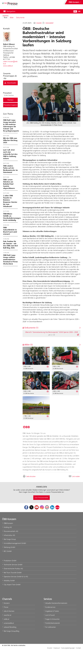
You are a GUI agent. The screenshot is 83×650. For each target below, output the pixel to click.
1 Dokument (49, 23)
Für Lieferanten (50, 627)
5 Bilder (39, 23)
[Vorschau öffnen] (51, 102)
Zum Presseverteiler (41, 498)
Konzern (6, 603)
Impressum (56, 648)
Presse (5, 607)
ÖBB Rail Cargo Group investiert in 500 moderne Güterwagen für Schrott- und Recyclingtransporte (11, 125)
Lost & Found (49, 615)
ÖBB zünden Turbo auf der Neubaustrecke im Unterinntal (10, 169)
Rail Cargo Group (9, 539)
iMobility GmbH (9, 581)
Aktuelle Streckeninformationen (56, 603)
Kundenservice (50, 607)
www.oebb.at (8, 66)
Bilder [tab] (12, 18)
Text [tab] (5, 18)
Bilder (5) (28, 344)
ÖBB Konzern (8, 523)
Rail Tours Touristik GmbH (12, 573)
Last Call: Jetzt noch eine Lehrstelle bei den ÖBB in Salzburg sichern (10, 154)
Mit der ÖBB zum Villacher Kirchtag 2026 (10, 140)
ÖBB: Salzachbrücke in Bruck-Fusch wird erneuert (10, 231)
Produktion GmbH (9, 561)
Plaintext (10, 100)
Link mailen (76, 476)
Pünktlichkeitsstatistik (52, 623)
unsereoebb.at (8, 623)
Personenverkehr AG (10, 531)
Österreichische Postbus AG (13, 569)
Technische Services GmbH (12, 565)
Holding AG (7, 527)
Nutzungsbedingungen (68, 648)
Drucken (49, 648)
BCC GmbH (7, 551)
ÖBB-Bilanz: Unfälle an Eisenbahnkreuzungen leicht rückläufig (12, 217)
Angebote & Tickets (52, 611)
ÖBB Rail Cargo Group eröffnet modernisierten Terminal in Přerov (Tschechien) (10, 259)
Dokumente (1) (31, 327)
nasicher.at (7, 615)
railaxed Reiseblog (9, 627)
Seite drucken (31, 476)
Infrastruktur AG (9, 535)
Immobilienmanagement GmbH (14, 543)
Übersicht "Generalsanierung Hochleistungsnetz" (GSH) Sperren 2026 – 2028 (51, 332)
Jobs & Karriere (8, 611)
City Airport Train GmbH (11, 585)
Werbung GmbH (9, 547)
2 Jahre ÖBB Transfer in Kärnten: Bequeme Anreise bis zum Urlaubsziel (10, 201)
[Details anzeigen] (78, 335)
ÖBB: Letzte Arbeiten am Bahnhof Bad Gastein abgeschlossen (9, 184)
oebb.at (6, 619)
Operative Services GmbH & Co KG (15, 577)
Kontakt (78, 648)
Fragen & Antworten (52, 619)
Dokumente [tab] (20, 18)
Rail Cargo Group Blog (11, 631)
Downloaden (11, 83)
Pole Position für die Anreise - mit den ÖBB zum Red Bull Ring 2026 (10, 244)
